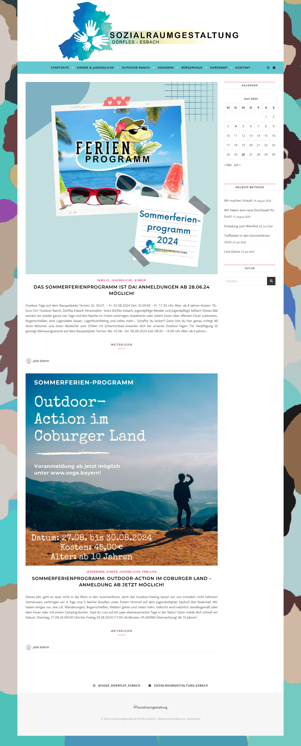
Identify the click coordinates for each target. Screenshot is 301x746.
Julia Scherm (41, 361)
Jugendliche (122, 280)
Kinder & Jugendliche (95, 67)
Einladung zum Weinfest (241, 226)
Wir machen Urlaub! (238, 200)
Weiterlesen (121, 344)
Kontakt (242, 67)
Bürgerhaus (192, 67)
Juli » (237, 165)
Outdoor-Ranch (136, 67)
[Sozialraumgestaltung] (150, 30)
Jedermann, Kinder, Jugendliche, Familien (122, 571)
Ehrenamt (219, 67)
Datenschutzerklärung (171, 719)
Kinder (140, 280)
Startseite (60, 67)
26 (243, 154)
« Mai (228, 165)
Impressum (193, 719)
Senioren (166, 67)
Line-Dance (232, 251)
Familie (103, 280)
